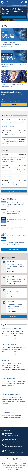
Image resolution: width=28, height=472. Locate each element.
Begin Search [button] (14, 104)
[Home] (3, 440)
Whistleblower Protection (18, 465)
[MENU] (25, 2)
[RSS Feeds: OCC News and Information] (20, 459)
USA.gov (14, 462)
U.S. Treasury (5, 464)
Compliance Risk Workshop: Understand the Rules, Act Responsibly (14, 306)
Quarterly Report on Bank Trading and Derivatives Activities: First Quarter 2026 (16, 204)
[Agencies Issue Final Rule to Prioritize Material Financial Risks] (14, 56)
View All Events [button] (9, 316)
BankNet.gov (8, 433)
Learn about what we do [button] (14, 17)
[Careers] (3, 445)
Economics (5, 360)
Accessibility (20, 462)
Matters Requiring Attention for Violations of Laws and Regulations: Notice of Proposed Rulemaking (13, 159)
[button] (22, 2)
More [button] (8, 339)
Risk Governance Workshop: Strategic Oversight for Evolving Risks (15, 266)
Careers (7, 444)
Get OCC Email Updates (14, 469)
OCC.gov (7, 450)
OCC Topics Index (8, 413)
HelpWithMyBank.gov (11, 439)
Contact (20, 467)
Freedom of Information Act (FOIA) (17, 464)
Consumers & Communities (11, 395)
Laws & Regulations (8, 379)
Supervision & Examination (11, 328)
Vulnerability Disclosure (11, 467)
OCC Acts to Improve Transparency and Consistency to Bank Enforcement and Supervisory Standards (11, 44)
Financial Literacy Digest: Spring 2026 (16, 235)
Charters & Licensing (9, 344)
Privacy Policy (8, 462)
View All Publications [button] (10, 249)
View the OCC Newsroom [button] (10, 191)
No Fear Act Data (7, 465)
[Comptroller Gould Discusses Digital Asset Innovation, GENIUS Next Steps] (14, 76)
